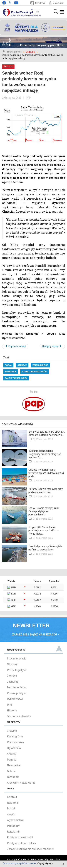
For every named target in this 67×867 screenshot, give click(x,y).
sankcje (22, 365)
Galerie (11, 771)
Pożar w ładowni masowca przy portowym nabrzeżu (45, 490)
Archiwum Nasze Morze (21, 782)
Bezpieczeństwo (17, 687)
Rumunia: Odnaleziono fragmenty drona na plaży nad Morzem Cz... (44, 454)
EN (37, 11)
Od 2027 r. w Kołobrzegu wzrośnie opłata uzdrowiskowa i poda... (46, 473)
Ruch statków (15, 742)
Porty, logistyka (16, 670)
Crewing (12, 730)
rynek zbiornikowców (34, 371)
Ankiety (11, 753)
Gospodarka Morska (19, 716)
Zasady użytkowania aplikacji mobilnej (30, 849)
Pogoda (11, 759)
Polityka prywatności (20, 837)
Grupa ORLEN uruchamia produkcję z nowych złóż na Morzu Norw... (43, 530)
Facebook (13, 777)
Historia (12, 710)
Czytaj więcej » (45, 863)
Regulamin (13, 831)
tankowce (10, 371)
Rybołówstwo (15, 699)
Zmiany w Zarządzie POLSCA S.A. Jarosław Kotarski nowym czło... (46, 433)
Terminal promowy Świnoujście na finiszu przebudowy (45, 547)
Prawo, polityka (16, 693)
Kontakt (12, 797)
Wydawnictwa (15, 820)
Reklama (12, 802)
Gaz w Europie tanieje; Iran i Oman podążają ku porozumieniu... (43, 511)
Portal (11, 808)
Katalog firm (15, 736)
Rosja (8, 365)
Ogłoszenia (14, 748)
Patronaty (13, 825)
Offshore (12, 664)
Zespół (11, 814)
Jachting (12, 681)
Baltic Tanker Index (16, 378)
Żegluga (12, 676)
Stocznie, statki (16, 658)
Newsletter (14, 765)
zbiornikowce (40, 365)
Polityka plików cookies (21, 843)
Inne (10, 704)
